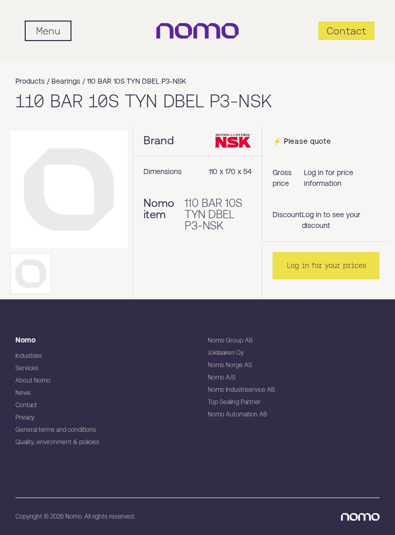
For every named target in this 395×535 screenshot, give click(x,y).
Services (27, 368)
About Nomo (32, 380)
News (23, 392)
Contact (26, 405)
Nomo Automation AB (237, 414)
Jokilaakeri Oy (226, 352)
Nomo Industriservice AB (241, 389)
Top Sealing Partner (234, 402)
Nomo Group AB (230, 340)
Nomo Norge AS (230, 365)
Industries (28, 355)
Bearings (65, 81)
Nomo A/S (222, 377)
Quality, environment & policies (57, 442)
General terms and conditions (55, 429)
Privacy (24, 417)
